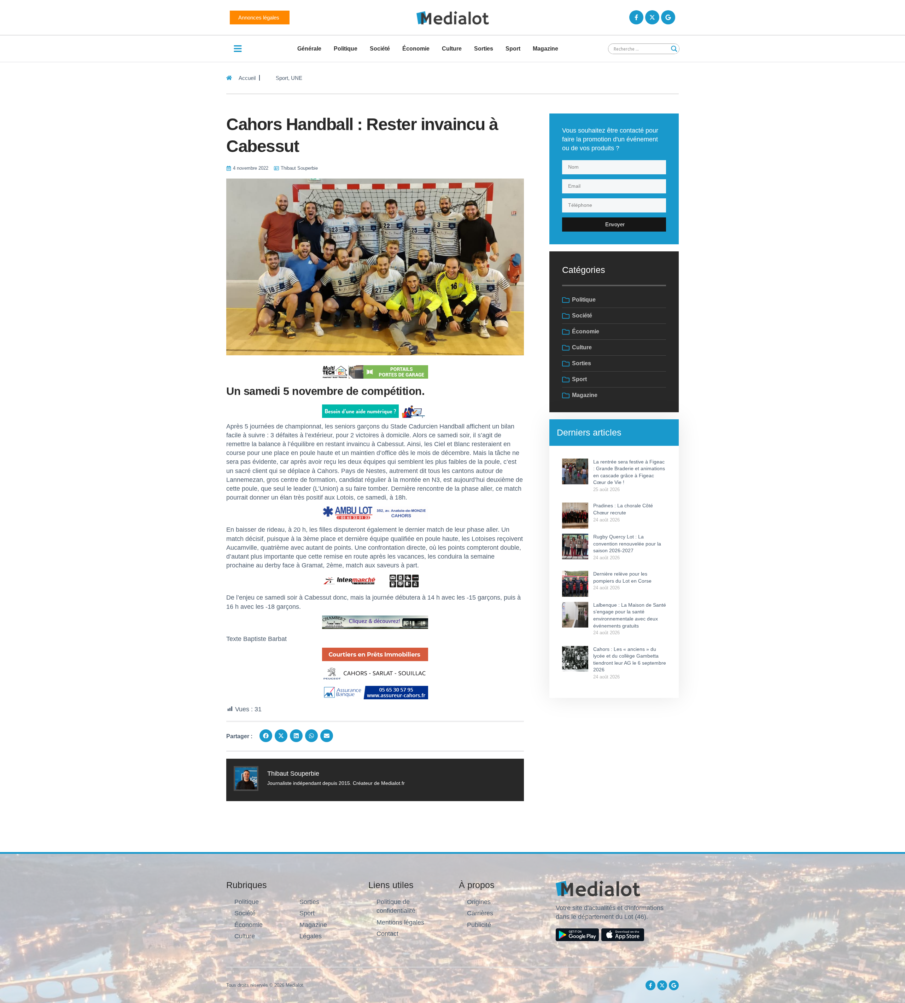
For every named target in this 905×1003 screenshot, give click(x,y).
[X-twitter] (652, 17)
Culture (452, 49)
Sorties (483, 49)
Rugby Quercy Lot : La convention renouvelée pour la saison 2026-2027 (627, 543)
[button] (265, 735)
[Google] (668, 17)
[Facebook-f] (636, 17)
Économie (416, 49)
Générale (309, 49)
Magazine (545, 49)
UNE (296, 78)
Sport (513, 49)
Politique (345, 49)
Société (380, 49)
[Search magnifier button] (674, 49)
